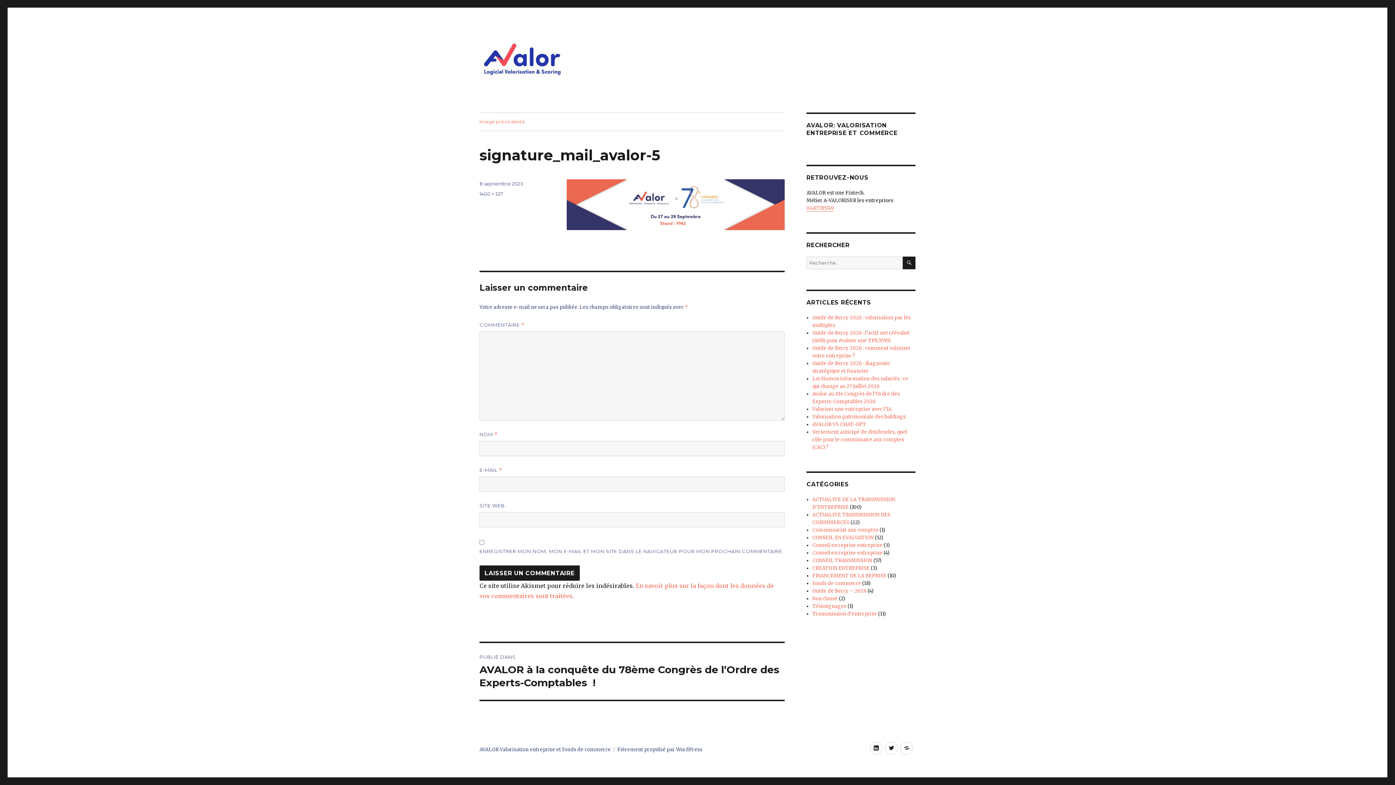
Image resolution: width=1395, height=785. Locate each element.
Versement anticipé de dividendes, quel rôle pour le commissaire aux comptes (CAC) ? (859, 439)
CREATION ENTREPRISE (841, 568)
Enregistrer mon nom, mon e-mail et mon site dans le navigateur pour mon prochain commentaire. (632, 551)
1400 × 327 (491, 194)
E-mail (491, 470)
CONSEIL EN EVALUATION (843, 538)
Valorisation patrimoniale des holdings (859, 417)
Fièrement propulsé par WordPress (659, 750)
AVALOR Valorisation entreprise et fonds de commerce (545, 750)
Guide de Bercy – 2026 (839, 591)
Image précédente (502, 121)
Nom (489, 435)
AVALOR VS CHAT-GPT (839, 424)
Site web (492, 505)
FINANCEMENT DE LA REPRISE (849, 576)
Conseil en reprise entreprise (847, 545)
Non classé (825, 599)
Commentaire (502, 325)
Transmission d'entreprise (844, 614)
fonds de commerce (836, 583)
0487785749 (820, 208)
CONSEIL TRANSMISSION (842, 560)
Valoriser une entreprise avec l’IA (851, 409)
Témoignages (829, 606)
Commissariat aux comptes (845, 530)
